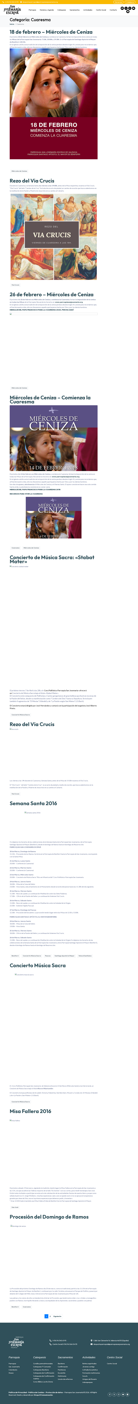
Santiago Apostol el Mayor (64, 956)
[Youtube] (133, 8)
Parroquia (32, 10)
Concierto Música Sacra (21, 715)
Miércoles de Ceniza (19, 171)
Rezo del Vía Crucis (32, 724)
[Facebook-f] (110, 1394)
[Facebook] (122, 8)
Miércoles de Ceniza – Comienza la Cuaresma (50, 399)
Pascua (47, 956)
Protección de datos (54, 1392)
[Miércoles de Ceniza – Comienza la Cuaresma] (54, 438)
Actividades (87, 10)
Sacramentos (75, 10)
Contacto (113, 10)
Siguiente (57, 1316)
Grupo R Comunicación (43, 1395)
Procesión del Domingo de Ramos (49, 1216)
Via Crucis (15, 285)
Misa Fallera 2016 (30, 1111)
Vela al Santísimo (85, 956)
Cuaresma (15, 548)
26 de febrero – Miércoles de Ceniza (52, 294)
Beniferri (15, 956)
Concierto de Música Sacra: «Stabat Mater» (52, 559)
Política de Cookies (36, 1392)
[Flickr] (127, 11)
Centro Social (101, 10)
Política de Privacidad (18, 1392)
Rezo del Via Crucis (32, 180)
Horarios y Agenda (47, 10)
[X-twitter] (126, 8)
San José (15, 1207)
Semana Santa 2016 (33, 803)
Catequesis (61, 10)
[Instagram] (129, 8)
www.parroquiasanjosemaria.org (69, 302)
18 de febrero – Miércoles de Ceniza (51, 32)
